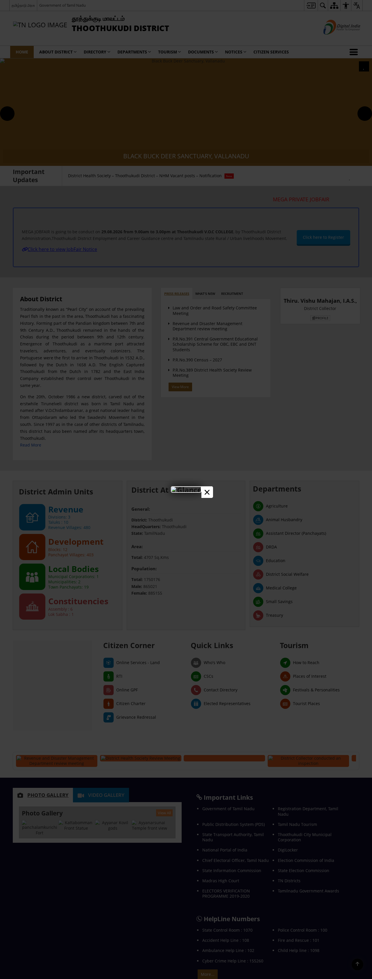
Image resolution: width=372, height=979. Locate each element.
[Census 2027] (186, 489)
